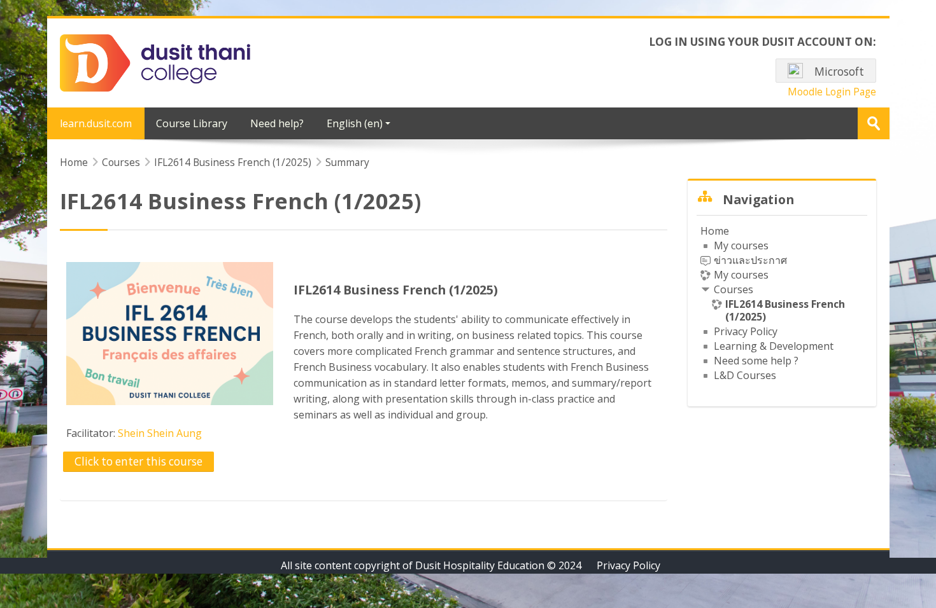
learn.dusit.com (96, 123)
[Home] (155, 62)
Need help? (277, 123)
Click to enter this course (138, 461)
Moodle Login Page (832, 92)
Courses (733, 289)
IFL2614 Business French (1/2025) (396, 289)
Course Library (191, 123)
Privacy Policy (628, 565)
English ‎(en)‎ (355, 123)
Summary (347, 162)
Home (714, 231)
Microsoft (838, 71)
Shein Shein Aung (160, 433)
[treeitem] (781, 303)
